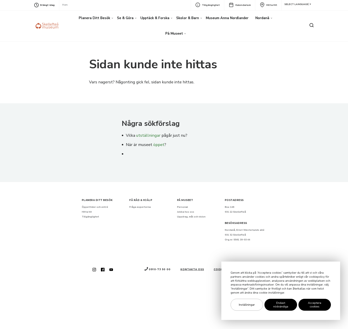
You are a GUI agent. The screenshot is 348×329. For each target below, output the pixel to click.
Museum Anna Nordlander (227, 18)
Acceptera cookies (314, 305)
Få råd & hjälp (140, 200)
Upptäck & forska (154, 18)
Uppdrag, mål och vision (191, 216)
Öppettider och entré (95, 207)
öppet (158, 144)
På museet (174, 33)
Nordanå (262, 18)
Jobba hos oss (185, 211)
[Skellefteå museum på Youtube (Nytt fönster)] (111, 270)
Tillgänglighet (211, 5)
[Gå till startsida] (47, 26)
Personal (182, 207)
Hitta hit (271, 5)
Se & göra (125, 18)
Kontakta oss (192, 269)
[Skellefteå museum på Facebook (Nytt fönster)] (103, 270)
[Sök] (311, 25)
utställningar (148, 135)
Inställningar (247, 305)
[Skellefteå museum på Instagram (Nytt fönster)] (94, 270)
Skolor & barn (187, 18)
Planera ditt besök (94, 18)
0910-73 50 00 (160, 269)
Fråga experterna (140, 207)
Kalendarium (243, 5)
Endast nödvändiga (280, 305)
